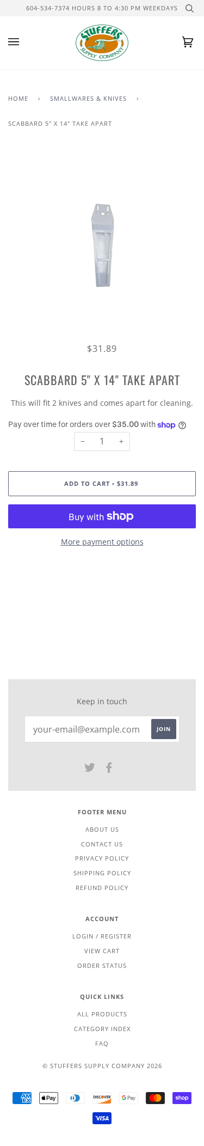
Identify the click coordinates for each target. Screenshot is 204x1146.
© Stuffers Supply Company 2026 (102, 1066)
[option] (102, 246)
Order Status (102, 965)
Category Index (102, 1029)
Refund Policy (102, 887)
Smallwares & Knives (88, 98)
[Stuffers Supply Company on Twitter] (90, 769)
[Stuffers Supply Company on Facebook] (109, 769)
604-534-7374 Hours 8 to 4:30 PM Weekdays (102, 8)
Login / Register (102, 936)
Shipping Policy (102, 873)
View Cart (102, 951)
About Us (102, 829)
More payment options (102, 542)
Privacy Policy (102, 858)
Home (18, 98)
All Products (102, 1014)
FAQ (102, 1043)
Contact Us (102, 844)
